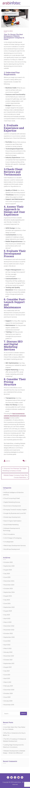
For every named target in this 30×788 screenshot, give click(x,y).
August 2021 (8, 667)
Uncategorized (8, 542)
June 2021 (7, 674)
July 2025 (7, 573)
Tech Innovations (9, 534)
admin (8, 461)
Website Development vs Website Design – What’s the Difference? (14, 752)
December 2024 (9, 581)
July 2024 (7, 600)
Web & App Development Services (15, 545)
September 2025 (9, 566)
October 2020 (8, 693)
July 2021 (7, 671)
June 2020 (7, 697)
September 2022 (9, 637)
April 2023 (7, 618)
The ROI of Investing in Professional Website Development (14, 740)
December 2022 (9, 626)
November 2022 (9, 630)
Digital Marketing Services (12, 502)
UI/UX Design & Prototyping (12, 538)
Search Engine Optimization (12, 521)
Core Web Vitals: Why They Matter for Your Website (14, 728)
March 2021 (7, 682)
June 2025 (7, 577)
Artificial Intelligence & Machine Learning (13, 493)
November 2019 (9, 704)
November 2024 (9, 585)
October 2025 (8, 562)
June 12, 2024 (8, 31)
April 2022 (7, 645)
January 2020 (8, 701)
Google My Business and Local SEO (15, 513)
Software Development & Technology (11, 529)
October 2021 (8, 659)
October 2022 (8, 633)
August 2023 (8, 611)
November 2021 (9, 656)
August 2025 (8, 570)
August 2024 (8, 596)
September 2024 (9, 592)
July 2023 (7, 615)
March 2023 (7, 622)
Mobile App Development (12, 517)
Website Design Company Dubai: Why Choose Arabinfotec (16, 476)
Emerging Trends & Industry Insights (15, 509)
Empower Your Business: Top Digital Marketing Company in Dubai (14, 469)
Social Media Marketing (11, 524)
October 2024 (8, 588)
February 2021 (8, 686)
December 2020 (9, 689)
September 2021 (9, 663)
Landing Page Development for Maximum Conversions (13, 746)
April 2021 (7, 678)
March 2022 (7, 648)
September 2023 (9, 607)
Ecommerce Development (12, 506)
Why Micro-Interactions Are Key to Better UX (14, 734)
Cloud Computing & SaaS (12, 498)
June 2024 (7, 603)
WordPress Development (12, 549)
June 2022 (7, 641)
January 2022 (8, 652)
